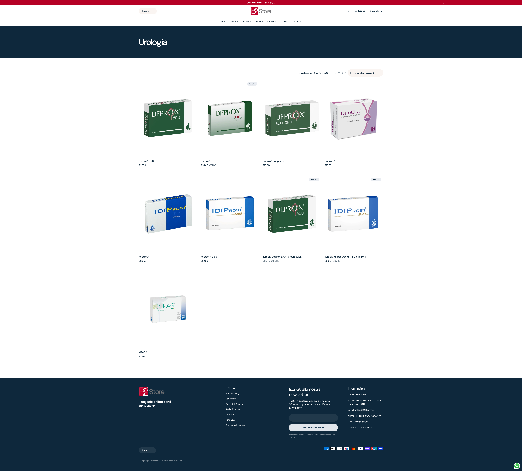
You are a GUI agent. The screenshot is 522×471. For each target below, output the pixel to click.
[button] (349, 11)
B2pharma (155, 460)
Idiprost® (144, 256)
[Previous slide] (78, 2)
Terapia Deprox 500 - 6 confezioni (282, 256)
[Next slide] (443, 2)
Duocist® (330, 161)
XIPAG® (143, 352)
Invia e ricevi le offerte (313, 427)
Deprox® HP (207, 161)
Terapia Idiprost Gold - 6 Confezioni (345, 256)
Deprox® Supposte (273, 161)
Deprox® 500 (146, 161)
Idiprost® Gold (209, 256)
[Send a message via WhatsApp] (517, 466)
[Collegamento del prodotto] (168, 118)
